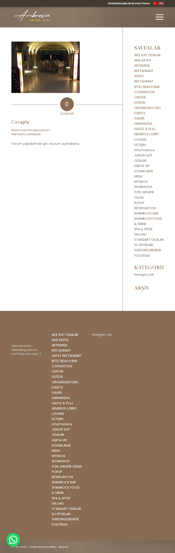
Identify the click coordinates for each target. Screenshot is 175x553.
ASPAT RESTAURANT (67, 355)
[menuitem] (128, 3)
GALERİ (139, 118)
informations (144, 150)
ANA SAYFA (142, 60)
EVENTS (139, 113)
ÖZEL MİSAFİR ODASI (67, 466)
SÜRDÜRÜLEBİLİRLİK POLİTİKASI (129, 3)
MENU (138, 176)
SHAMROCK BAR (146, 213)
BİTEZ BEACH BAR (147, 87)
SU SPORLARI (143, 245)
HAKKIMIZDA (143, 123)
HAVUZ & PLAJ (144, 129)
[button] (13, 540)
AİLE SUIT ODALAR (147, 55)
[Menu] (157, 17)
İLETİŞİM (140, 145)
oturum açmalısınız (64, 143)
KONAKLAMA (143, 171)
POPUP (139, 203)
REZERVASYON (145, 208)
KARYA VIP (141, 166)
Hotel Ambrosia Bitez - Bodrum (49, 547)
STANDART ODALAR (149, 239)
